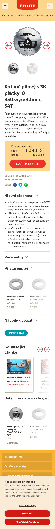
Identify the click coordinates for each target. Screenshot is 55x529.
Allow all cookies (27, 522)
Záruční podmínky (15, 466)
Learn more (35, 496)
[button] (8, 45)
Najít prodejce (27, 164)
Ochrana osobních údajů (19, 475)
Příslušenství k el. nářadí (27, 15)
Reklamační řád (14, 456)
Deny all (27, 514)
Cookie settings (27, 505)
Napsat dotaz (16, 333)
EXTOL (5, 15)
